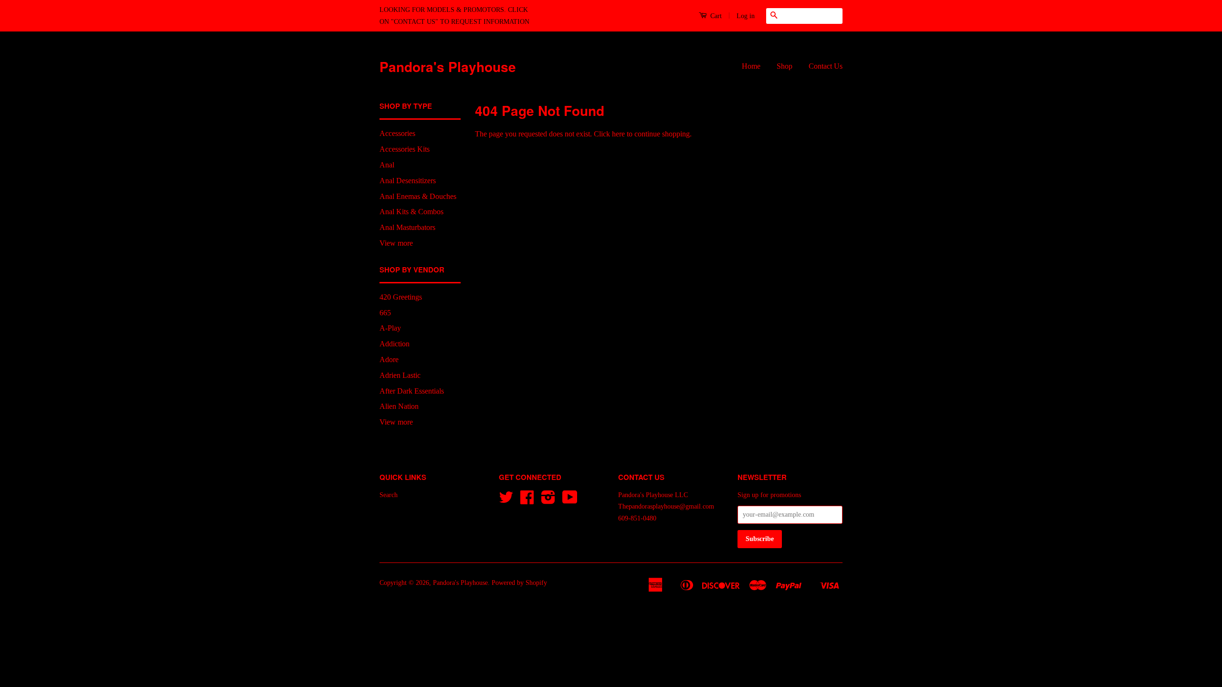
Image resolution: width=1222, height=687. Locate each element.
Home (751, 66)
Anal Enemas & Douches (417, 196)
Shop (784, 66)
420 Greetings (400, 297)
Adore (389, 359)
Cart (715, 16)
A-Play (390, 328)
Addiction (394, 344)
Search (388, 495)
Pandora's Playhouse (447, 66)
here (618, 134)
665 (385, 313)
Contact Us (826, 66)
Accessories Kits (404, 149)
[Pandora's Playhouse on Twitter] (506, 500)
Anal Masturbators (407, 227)
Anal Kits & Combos (411, 212)
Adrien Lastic (400, 375)
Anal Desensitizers (407, 181)
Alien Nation (399, 406)
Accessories (397, 133)
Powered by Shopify (519, 582)
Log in (746, 16)
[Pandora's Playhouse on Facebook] (527, 500)
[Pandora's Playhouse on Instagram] (548, 500)
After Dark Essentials (411, 391)
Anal (386, 165)
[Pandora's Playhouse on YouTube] (570, 500)
